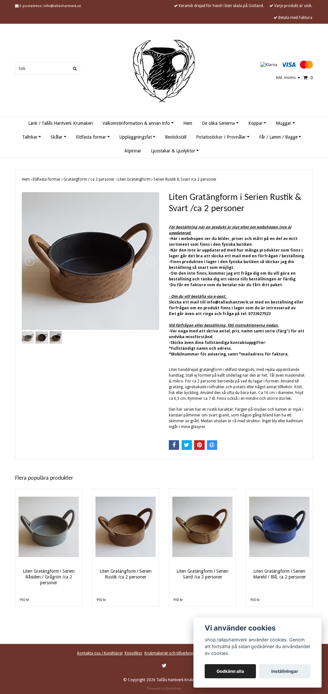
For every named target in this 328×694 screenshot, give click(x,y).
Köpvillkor (134, 653)
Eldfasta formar (91, 137)
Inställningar (284, 671)
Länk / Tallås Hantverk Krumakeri (60, 123)
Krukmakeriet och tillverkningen (172, 653)
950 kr (24, 600)
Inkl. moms (288, 77)
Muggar (283, 123)
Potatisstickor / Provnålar (221, 137)
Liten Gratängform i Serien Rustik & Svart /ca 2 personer (167, 179)
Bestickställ (175, 137)
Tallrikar (29, 137)
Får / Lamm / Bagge (278, 137)
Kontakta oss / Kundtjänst (100, 653)
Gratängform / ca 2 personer (90, 179)
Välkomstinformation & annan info (136, 123)
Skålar (56, 137)
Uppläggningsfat (135, 137)
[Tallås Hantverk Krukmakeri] (164, 71)
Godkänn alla (230, 671)
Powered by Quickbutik (164, 688)
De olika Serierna (218, 123)
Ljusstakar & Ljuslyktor (173, 150)
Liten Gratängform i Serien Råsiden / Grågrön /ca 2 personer (49, 577)
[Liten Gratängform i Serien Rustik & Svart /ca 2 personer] (90, 261)
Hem (187, 123)
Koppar (255, 123)
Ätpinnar (132, 150)
